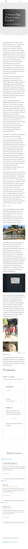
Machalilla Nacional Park (10, 138)
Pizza (10, 508)
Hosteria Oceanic (10, 180)
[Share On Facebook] (7, 427)
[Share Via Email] (7, 432)
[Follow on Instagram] (15, 418)
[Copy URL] (7, 435)
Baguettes (11, 464)
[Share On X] (7, 430)
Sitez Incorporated (13, 542)
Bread (16, 464)
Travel (19, 24)
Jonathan (8, 24)
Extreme (6, 485)
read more (6, 473)
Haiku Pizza (7, 507)
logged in (11, 379)
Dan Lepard (15, 486)
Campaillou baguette (10, 463)
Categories (8, 399)
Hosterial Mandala (16, 215)
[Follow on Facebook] (12, 418)
